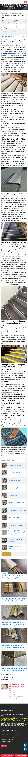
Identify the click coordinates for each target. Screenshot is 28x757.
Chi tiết (23, 21)
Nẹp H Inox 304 (12, 495)
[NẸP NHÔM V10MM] (4, 517)
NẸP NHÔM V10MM (13, 518)
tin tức (13, 8)
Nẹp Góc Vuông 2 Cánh (14, 465)
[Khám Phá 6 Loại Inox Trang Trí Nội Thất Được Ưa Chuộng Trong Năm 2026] (14, 589)
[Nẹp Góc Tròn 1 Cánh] (4, 480)
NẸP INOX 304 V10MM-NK (15, 525)
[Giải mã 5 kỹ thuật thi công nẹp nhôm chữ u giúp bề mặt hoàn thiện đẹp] (4, 532)
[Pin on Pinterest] (8, 674)
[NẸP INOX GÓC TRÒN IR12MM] (4, 502)
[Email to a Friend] (7, 674)
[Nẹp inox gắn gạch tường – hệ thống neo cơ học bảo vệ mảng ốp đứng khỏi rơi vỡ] (14, 658)
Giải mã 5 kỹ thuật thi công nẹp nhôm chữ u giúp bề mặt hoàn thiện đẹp (16, 533)
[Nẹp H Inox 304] (4, 495)
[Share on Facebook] (3, 674)
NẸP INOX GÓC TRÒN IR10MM (17, 510)
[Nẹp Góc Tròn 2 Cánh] (4, 472)
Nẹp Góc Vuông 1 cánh (14, 488)
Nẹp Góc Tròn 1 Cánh (14, 480)
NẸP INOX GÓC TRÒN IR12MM (17, 503)
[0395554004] (25, 749)
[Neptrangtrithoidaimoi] (2, 746)
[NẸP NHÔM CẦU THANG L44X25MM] (4, 540)
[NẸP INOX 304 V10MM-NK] (4, 525)
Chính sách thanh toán (7, 739)
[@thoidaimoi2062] (5, 746)
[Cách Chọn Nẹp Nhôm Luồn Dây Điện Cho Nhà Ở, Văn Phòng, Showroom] (14, 566)
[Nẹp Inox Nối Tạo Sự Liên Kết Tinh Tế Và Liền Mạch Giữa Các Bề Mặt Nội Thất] (14, 635)
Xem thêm (6, 553)
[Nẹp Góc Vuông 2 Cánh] (4, 465)
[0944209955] (25, 745)
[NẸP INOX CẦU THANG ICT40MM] (4, 547)
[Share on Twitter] (5, 674)
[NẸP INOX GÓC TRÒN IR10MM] (4, 510)
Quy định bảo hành (6, 741)
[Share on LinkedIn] (10, 674)
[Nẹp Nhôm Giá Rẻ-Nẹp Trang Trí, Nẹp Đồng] (2, 2)
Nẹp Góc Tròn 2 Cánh (14, 473)
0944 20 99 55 (8, 755)
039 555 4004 (22, 755)
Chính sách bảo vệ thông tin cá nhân (10, 737)
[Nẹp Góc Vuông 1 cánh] (4, 487)
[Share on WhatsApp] (2, 674)
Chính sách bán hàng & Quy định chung (11, 735)
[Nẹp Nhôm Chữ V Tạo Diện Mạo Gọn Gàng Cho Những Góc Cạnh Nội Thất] (14, 612)
